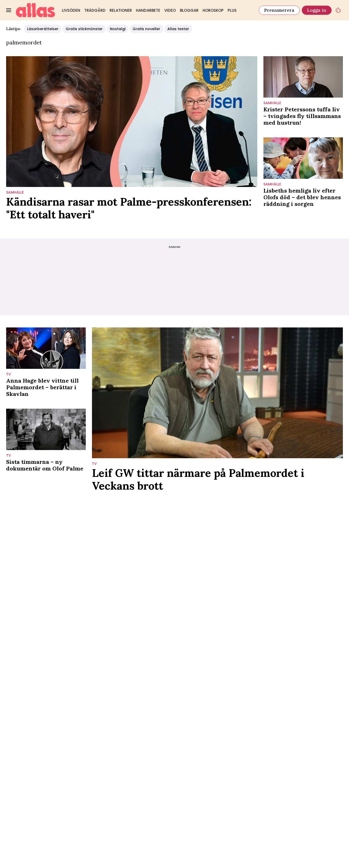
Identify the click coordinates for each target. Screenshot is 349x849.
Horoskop (213, 10)
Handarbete (148, 10)
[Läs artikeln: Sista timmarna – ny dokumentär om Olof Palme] (46, 429)
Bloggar (189, 10)
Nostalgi (117, 28)
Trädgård (95, 10)
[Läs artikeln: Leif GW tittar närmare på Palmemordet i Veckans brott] (217, 392)
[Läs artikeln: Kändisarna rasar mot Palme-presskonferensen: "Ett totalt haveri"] (131, 121)
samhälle (15, 192)
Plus (232, 10)
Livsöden (71, 10)
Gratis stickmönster (84, 28)
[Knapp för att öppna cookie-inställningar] (338, 10)
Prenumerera (279, 10)
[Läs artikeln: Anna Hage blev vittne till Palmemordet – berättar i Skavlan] (46, 348)
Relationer (121, 10)
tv (8, 374)
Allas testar (178, 28)
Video (170, 10)
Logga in (316, 10)
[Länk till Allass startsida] (35, 10)
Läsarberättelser (43, 28)
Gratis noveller (146, 28)
